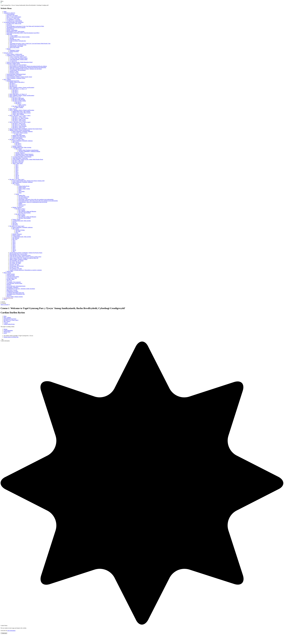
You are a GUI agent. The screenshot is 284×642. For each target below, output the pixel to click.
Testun (19, 192)
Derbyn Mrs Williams (17, 138)
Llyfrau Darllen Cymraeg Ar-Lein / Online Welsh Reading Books (27, 159)
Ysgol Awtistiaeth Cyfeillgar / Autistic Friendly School (19, 76)
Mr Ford (14, 222)
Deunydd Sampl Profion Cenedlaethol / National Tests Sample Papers (25, 128)
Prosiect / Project (16, 219)
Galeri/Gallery (10, 271)
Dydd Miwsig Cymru (14, 39)
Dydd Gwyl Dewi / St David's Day (17, 40)
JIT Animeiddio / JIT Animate (16, 260)
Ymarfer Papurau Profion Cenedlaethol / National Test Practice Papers (25, 252)
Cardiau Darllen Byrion (23, 186)
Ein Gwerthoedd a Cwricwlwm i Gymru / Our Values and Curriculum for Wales (25, 26)
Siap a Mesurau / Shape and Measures (27, 211)
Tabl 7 (16, 171)
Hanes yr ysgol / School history (14, 16)
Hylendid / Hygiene (14, 72)
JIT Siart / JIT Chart (14, 267)
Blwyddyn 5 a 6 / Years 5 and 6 (16, 226)
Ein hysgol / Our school (12, 15)
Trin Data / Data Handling (24, 212)
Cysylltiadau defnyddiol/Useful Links (15, 292)
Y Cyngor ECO (13, 60)
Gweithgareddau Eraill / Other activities (21, 236)
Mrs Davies (15, 224)
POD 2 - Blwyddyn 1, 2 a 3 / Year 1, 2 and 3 (19, 115)
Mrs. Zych (14, 239)
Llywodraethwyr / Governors (13, 19)
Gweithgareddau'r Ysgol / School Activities (19, 36)
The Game (17, 231)
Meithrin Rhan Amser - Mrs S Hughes (21, 111)
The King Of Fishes (23, 198)
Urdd (10, 42)
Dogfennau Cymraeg (14, 50)
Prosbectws (9, 24)
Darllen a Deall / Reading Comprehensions (28, 150)
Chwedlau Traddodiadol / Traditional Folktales (29, 151)
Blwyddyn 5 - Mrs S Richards (19, 126)
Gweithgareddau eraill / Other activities (21, 220)
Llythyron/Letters (11, 275)
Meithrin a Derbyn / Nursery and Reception (19, 130)
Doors (16, 232)
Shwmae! (11, 38)
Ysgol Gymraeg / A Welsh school (14, 54)
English (17, 194)
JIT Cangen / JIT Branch (15, 262)
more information (11, 630)
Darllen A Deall (22, 187)
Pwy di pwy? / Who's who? (13, 18)
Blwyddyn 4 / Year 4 (20, 214)
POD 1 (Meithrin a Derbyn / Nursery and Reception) (21, 87)
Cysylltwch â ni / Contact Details (14, 20)
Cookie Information (8, 330)
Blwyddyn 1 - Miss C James (19, 116)
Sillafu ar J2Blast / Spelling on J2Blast (18, 259)
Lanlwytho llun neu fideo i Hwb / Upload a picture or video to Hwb (25, 256)
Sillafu (19, 190)
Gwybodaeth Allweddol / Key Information (13, 22)
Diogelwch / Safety (13, 71)
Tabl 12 (17, 178)
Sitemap (5, 329)
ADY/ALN (9, 280)
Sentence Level (22, 204)
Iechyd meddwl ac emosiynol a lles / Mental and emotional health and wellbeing (28, 66)
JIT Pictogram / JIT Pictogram (16, 266)
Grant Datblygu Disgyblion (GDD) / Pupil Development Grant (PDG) (23, 32)
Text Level (20, 206)
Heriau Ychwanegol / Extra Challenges (24, 155)
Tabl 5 (16, 168)
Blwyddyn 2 (12, 83)
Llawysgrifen (21, 191)
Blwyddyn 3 (15, 92)
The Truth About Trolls (23, 196)
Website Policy (7, 331)
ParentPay (9, 284)
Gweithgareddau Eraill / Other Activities (21, 147)
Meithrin (9, 48)
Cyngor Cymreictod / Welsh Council (18, 56)
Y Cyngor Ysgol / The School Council (18, 58)
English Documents (14, 51)
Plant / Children (7, 79)
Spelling (20, 203)
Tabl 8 (16, 172)
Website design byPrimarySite (11, 337)
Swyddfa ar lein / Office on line (14, 23)
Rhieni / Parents (7, 272)
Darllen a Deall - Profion (24, 188)
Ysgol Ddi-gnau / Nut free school (14, 283)
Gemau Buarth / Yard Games (16, 46)
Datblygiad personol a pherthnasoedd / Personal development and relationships (27, 67)
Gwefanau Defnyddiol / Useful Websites (21, 156)
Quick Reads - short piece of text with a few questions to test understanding (35, 199)
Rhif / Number (21, 210)
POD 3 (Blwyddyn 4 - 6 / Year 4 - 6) (18, 94)
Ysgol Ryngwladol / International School (16, 74)
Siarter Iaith (9, 34)
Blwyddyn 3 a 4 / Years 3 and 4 (16, 179)
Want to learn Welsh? (14, 47)
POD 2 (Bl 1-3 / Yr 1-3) (15, 96)
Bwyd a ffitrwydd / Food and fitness (17, 64)
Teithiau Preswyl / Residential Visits (17, 44)
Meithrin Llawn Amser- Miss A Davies (21, 112)
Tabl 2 (16, 164)
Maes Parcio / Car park (12, 290)
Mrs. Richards (15, 238)
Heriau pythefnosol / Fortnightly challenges (22, 131)
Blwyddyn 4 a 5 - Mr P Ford (19, 124)
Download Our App (8, 298)
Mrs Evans (14, 223)
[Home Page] (1, 2)
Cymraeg (17, 184)
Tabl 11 (17, 176)
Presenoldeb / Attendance (12, 287)
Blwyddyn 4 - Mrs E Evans (18, 123)
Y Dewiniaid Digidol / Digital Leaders (18, 59)
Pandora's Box (21, 195)
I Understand (4, 633)
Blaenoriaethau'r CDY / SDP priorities (15, 31)
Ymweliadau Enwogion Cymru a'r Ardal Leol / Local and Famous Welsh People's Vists (29, 43)
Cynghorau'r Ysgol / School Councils (15, 55)
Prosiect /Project (16, 235)
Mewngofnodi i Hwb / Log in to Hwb (18, 254)
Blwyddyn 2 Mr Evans (17, 162)
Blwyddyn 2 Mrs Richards (18, 99)
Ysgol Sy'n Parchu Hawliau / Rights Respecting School (19, 62)
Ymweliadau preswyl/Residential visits (16, 294)
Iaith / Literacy (15, 142)
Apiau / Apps (18, 134)
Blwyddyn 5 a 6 (13, 86)
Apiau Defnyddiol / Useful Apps (20, 158)
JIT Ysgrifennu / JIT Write (15, 268)
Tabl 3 (16, 166)
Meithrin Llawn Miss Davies (19, 136)
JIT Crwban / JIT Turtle (15, 263)
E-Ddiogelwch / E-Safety (12, 291)
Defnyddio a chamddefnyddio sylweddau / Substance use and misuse (25, 68)
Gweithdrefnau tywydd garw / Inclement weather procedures (21, 288)
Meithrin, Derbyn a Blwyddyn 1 (17, 82)
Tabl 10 (17, 175)
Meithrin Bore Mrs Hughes (18, 135)
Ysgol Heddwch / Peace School (14, 75)
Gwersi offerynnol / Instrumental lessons (16, 286)
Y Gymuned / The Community (14, 282)
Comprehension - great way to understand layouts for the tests (32, 202)
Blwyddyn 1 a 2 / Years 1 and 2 (16, 139)
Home (5, 11)
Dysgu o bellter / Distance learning (15, 296)
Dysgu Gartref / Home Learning (19, 132)
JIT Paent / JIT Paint (14, 264)
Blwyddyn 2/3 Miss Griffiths (19, 100)
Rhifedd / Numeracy (17, 146)
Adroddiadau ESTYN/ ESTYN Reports (16, 27)
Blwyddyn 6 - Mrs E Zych (18, 127)
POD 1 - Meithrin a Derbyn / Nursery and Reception (21, 110)
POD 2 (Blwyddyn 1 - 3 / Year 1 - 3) (18, 88)
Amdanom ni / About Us (9, 12)
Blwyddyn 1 (15, 90)
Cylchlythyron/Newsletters (13, 276)
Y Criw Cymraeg (13, 35)
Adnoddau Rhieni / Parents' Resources (24, 154)
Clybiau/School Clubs (12, 278)
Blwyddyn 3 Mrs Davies (18, 106)
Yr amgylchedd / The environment (17, 70)
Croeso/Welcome (10, 14)
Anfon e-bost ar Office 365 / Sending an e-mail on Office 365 (23, 258)
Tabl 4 (16, 167)
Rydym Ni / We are (8, 52)
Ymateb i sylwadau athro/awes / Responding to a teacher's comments (25, 270)
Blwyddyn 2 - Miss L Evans (19, 119)
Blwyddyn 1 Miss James (18, 98)
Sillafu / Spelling (22, 104)
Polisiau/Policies (10, 28)
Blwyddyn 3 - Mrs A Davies (19, 120)
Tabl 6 (16, 170)
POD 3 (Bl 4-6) (13, 108)
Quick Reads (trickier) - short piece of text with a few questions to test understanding (38, 200)
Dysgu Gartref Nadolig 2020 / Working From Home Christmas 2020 (28, 180)
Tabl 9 (16, 174)
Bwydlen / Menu (10, 279)
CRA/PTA (9, 295)
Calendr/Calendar (11, 274)
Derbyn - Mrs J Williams (18, 114)
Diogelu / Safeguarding (12, 30)
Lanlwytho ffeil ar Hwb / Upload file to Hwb (20, 255)
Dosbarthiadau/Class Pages (13, 80)
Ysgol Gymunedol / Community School (16, 78)
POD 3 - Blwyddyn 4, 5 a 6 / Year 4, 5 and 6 (19, 122)
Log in (5, 299)
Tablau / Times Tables (17, 163)
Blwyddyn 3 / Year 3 (20, 208)
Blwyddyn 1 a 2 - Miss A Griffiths (20, 118)
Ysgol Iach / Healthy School (13, 63)
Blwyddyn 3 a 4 (13, 84)
